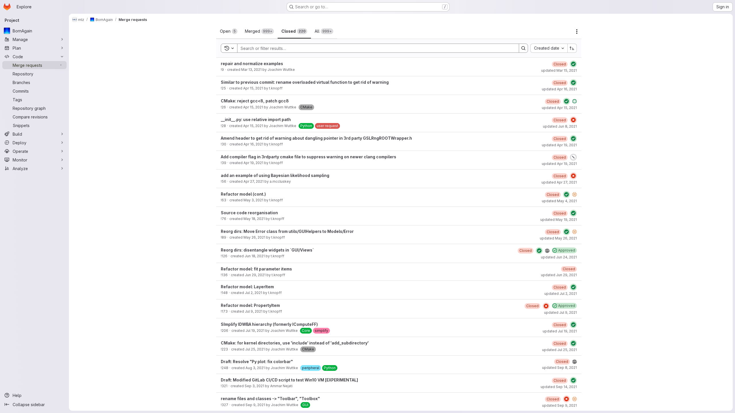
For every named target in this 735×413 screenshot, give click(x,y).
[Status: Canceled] (573, 157)
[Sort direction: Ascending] (572, 48)
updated (559, 70)
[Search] (523, 48)
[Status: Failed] (573, 119)
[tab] (228, 31)
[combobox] (548, 48)
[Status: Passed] (573, 64)
